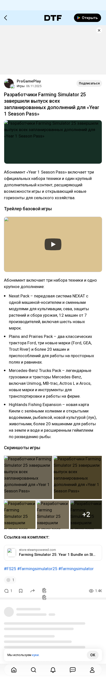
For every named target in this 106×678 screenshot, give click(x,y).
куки (35, 655)
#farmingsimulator (76, 568)
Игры (21, 86)
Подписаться (89, 83)
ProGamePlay (29, 81)
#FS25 (10, 568)
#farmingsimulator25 (37, 568)
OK (92, 655)
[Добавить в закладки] (20, 590)
